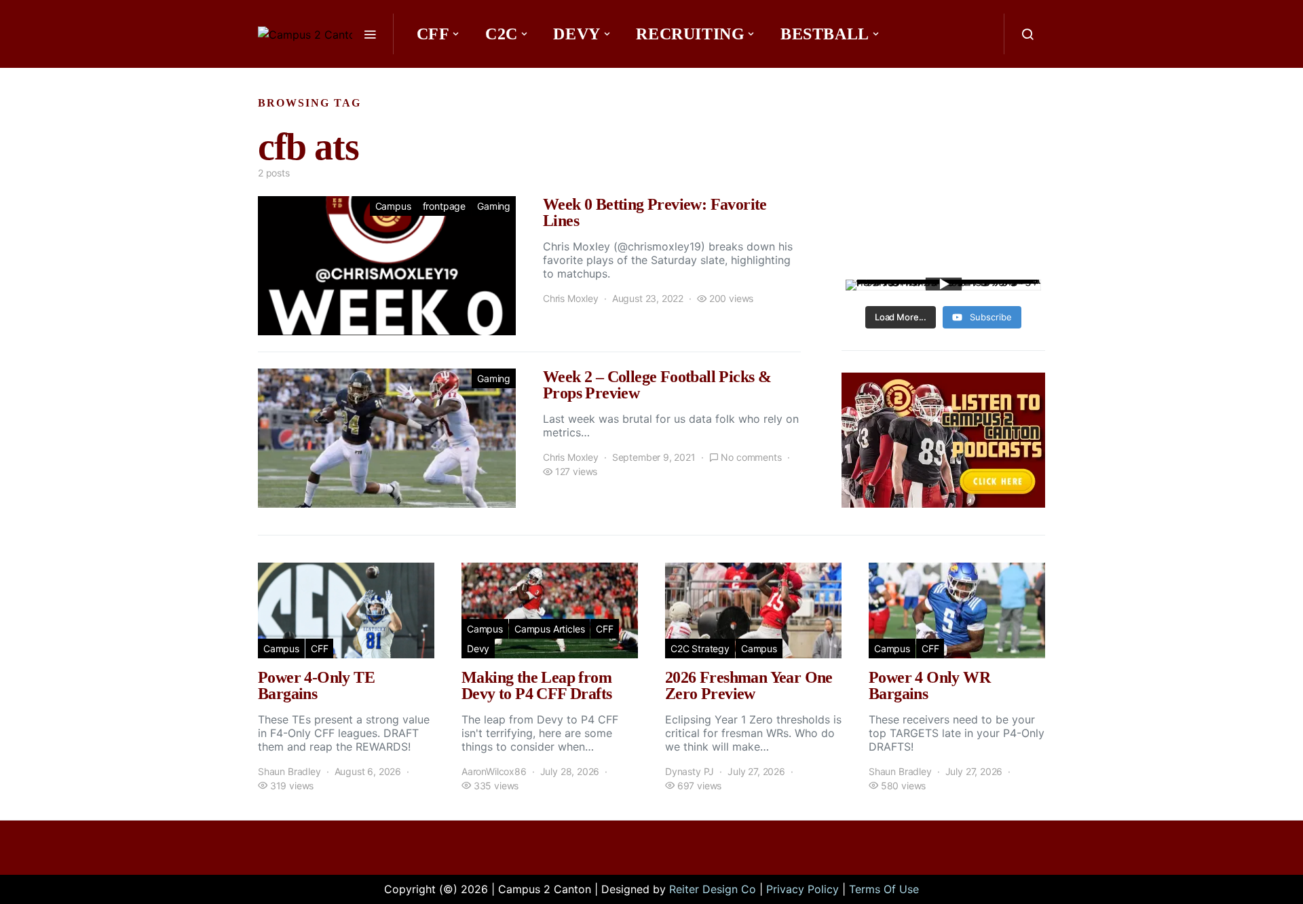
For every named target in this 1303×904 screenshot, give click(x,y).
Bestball (824, 34)
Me (531, 74)
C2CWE (452, 74)
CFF (433, 34)
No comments (751, 457)
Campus (393, 206)
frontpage (444, 206)
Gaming (493, 206)
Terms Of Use (884, 889)
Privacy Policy (802, 889)
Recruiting (690, 34)
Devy (576, 34)
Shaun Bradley (289, 771)
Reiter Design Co (712, 889)
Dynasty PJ (689, 771)
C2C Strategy (700, 648)
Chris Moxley (571, 298)
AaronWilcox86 (494, 771)
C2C (501, 34)
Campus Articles (549, 629)
